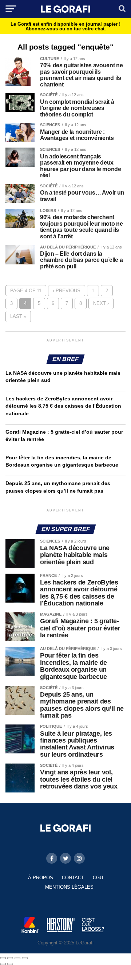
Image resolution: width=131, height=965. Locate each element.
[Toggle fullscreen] (17, 958)
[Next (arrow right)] (10, 964)
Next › (101, 303)
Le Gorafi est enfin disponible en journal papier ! (65, 26)
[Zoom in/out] (25, 958)
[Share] (10, 958)
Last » (18, 316)
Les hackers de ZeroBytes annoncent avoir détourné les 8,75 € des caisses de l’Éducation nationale (63, 406)
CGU (98, 877)
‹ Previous (66, 290)
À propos (40, 877)
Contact (73, 877)
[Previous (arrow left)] (3, 964)
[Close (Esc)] (3, 958)
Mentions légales (69, 887)
